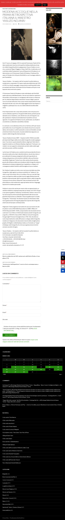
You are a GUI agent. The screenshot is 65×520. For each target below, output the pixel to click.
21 (7, 369)
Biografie (5, 474)
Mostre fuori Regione (9, 8)
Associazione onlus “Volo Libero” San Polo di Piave (16, 432)
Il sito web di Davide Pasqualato (11, 453)
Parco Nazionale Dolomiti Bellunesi (12, 463)
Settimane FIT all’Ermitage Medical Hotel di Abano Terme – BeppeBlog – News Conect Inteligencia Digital (30, 385)
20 (58, 367)
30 (24, 372)
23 (24, 369)
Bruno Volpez (6, 404)
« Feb (4, 374)
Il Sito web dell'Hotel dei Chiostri (11, 459)
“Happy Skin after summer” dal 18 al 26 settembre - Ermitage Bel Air (20, 400)
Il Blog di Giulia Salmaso (9, 444)
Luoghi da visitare (7, 486)
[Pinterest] (63, 262)
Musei (4, 495)
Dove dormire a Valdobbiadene (11, 441)
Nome (5, 305)
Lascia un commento (25, 24)
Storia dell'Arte (6, 510)
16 (24, 367)
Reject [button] (44, 4)
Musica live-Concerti (8, 498)
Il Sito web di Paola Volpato (10, 426)
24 (32, 369)
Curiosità (5, 483)
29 (15, 372)
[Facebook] (63, 254)
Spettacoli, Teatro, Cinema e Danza (12, 507)
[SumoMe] (63, 270)
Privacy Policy (6, 518)
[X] (63, 258)
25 (41, 369)
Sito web (5, 319)
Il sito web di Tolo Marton (9, 417)
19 (49, 367)
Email (5, 312)
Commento (6, 283)
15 (15, 367)
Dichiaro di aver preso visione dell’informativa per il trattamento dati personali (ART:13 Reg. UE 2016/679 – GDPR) (22, 328)
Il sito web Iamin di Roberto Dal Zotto (12, 450)
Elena (15, 24)
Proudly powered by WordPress (17, 518)
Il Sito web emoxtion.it (8, 423)
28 (7, 372)
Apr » (60, 374)
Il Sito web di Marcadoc (9, 420)
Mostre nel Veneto (8, 492)
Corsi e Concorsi (7, 480)
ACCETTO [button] (38, 4)
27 (58, 369)
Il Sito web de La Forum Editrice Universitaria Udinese (17, 456)
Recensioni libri (6, 504)
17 (32, 367)
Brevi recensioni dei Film (9, 477)
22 (15, 369)
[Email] (63, 266)
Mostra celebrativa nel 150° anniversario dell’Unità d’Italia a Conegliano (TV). (21, 256)
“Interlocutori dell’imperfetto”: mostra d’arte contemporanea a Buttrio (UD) (20, 264)
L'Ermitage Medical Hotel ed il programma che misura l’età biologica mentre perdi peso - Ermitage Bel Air (30, 395)
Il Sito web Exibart (7, 438)
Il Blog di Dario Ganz (8, 435)
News (4, 501)
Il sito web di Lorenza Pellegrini (11, 429)
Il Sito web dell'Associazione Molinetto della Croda (16, 447)
